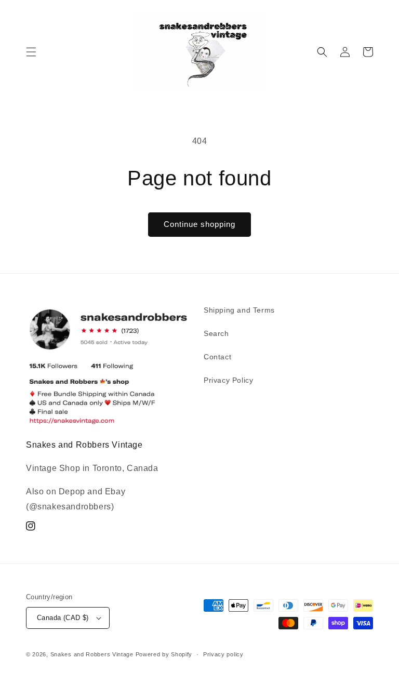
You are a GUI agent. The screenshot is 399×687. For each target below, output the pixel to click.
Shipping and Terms (239, 310)
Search (216, 333)
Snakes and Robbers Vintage (92, 654)
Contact (217, 357)
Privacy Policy (228, 380)
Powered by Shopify (164, 654)
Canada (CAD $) (63, 618)
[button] (31, 52)
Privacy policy (223, 654)
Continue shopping (199, 224)
